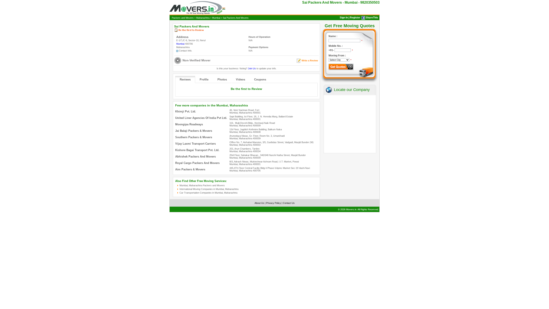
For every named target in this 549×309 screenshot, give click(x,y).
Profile (204, 79)
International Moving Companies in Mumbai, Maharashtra (208, 189)
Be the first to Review (246, 89)
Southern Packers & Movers (193, 137)
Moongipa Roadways (189, 124)
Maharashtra (203, 18)
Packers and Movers (183, 18)
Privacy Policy (273, 203)
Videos (240, 79)
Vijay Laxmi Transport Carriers (195, 143)
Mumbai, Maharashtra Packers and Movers (202, 185)
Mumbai (216, 18)
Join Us (252, 68)
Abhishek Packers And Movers (195, 156)
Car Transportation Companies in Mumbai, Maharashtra (208, 192)
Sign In (344, 17)
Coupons (260, 79)
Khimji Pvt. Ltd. (185, 111)
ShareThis (372, 17)
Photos (222, 79)
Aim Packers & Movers (190, 169)
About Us (259, 203)
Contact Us (289, 203)
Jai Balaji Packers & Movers (193, 130)
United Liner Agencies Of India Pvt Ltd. (201, 118)
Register (355, 17)
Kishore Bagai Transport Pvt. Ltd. (197, 150)
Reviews (185, 79)
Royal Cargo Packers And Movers (197, 163)
